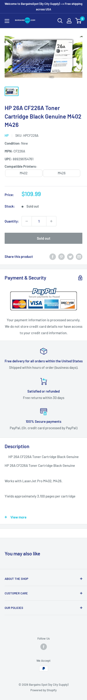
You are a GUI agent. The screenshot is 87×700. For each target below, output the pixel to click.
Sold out (43, 238)
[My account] (69, 20)
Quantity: (12, 221)
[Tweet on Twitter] (70, 256)
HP (7, 135)
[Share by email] (79, 256)
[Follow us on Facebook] (43, 646)
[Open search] (60, 20)
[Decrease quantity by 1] (27, 221)
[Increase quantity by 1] (51, 221)
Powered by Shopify (43, 690)
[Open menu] (7, 21)
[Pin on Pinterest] (61, 256)
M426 (61, 173)
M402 (24, 173)
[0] (78, 21)
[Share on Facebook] (52, 256)
